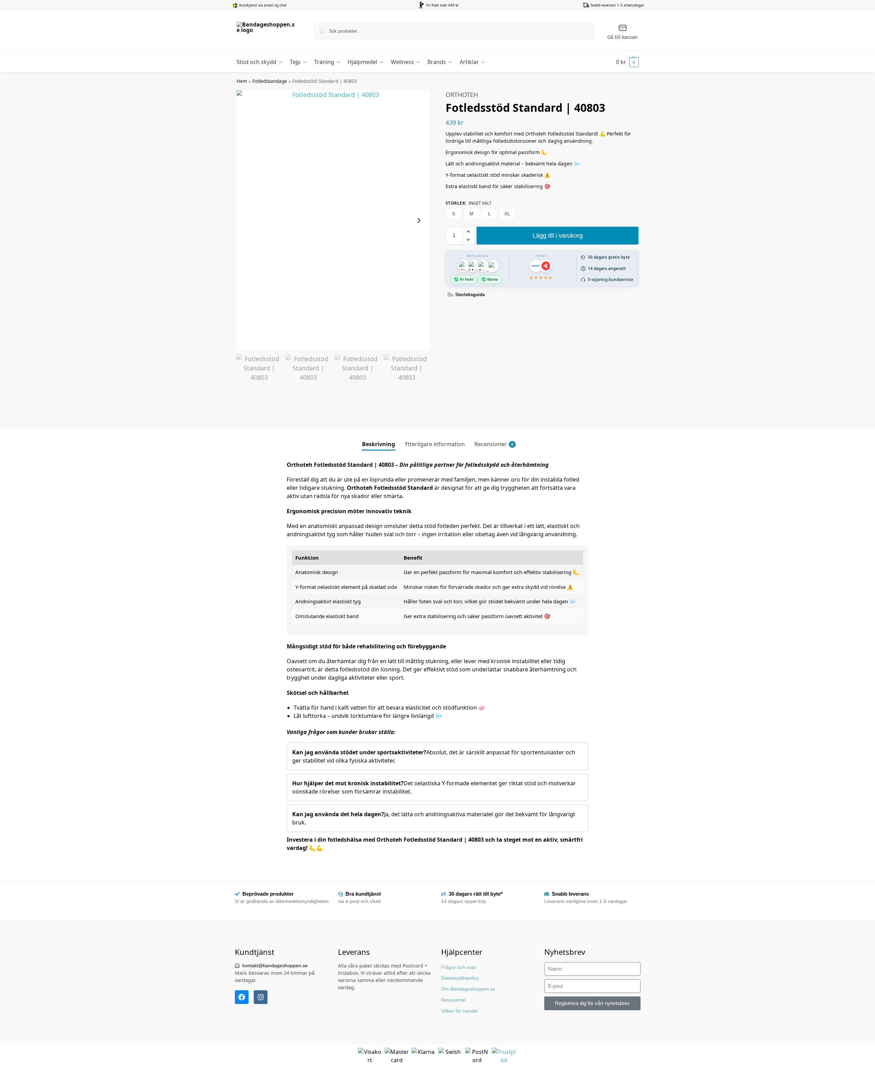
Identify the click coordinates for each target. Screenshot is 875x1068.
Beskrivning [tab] (378, 444)
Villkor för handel (459, 1011)
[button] (627, 62)
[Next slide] (419, 220)
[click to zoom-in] (333, 220)
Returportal (453, 1000)
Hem (242, 81)
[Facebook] (242, 997)
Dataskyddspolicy (460, 978)
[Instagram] (260, 997)
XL (507, 213)
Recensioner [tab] (493, 444)
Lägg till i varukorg (558, 235)
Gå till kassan (622, 37)
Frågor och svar (458, 967)
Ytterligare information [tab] (435, 444)
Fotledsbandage (269, 81)
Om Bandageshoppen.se (468, 989)
